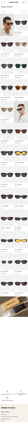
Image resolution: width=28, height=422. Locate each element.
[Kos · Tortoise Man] (7, 196)
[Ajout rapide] (15, 29)
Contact (2, 420)
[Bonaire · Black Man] (7, 65)
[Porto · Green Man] (7, 283)
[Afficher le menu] (1, 2)
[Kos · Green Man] (21, 174)
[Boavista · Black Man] (21, 196)
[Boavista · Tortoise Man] (7, 218)
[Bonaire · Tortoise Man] (7, 87)
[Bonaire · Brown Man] (21, 87)
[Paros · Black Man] (21, 22)
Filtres (4, 11)
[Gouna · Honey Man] (7, 109)
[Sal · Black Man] (21, 218)
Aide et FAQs (4, 414)
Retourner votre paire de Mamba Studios (9, 416)
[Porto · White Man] (7, 261)
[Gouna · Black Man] (7, 131)
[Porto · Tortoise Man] (21, 283)
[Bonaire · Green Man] (21, 65)
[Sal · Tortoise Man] (21, 239)
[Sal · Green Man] (7, 239)
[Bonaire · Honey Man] (21, 44)
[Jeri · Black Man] (7, 152)
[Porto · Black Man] (21, 261)
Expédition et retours (5, 418)
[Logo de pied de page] (8, 408)
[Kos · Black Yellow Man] (21, 152)
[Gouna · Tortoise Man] (21, 131)
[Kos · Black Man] (7, 174)
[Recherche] (4, 2)
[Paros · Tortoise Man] (7, 44)
